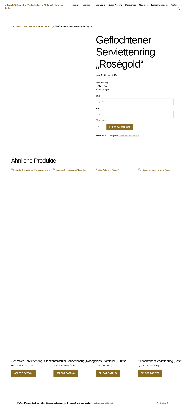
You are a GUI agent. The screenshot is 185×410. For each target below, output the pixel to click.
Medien (142, 5)
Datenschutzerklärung (103, 403)
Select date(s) (23, 373)
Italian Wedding (115, 5)
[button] (178, 8)
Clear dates (101, 120)
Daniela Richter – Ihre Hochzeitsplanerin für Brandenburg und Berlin (57, 403)
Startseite (75, 5)
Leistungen (100, 5)
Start (98, 96)
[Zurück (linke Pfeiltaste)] (4, 205)
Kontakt (174, 5)
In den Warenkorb (120, 127)
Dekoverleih (130, 5)
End (97, 108)
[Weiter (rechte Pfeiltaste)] (180, 205)
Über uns (86, 5)
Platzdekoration (31, 26)
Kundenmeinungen (159, 5)
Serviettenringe (47, 26)
